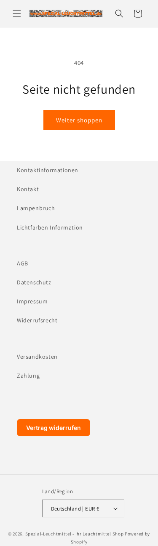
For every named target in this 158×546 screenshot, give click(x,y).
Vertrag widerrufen (53, 427)
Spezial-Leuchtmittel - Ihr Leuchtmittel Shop (74, 534)
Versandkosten (37, 356)
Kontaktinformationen (47, 170)
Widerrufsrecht (37, 320)
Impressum (32, 301)
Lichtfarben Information (50, 227)
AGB (22, 263)
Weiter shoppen (79, 120)
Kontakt (28, 189)
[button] (17, 13)
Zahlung (28, 375)
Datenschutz (34, 282)
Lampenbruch (36, 208)
